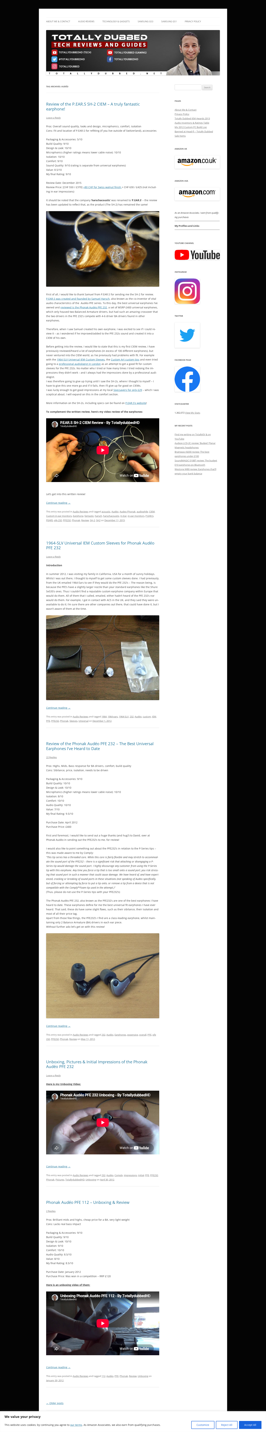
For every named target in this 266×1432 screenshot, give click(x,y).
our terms (76, 1425)
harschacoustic (111, 516)
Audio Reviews (86, 21)
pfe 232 (58, 520)
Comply (119, 1175)
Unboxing (91, 1179)
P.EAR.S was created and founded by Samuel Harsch (78, 298)
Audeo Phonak (128, 511)
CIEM (152, 511)
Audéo (115, 511)
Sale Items (180, 135)
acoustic (106, 511)
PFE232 (67, 520)
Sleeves (73, 721)
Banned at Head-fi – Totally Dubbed (194, 131)
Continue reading (58, 502)
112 (103, 1376)
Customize (203, 1425)
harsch (98, 516)
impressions (130, 1175)
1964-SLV (124, 716)
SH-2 (92, 520)
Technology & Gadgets (116, 21)
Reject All (226, 1425)
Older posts (55, 1403)
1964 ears (113, 716)
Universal (83, 721)
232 (132, 716)
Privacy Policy (193, 21)
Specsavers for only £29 (127, 390)
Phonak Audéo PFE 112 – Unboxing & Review (87, 1202)
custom (147, 716)
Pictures (60, 1179)
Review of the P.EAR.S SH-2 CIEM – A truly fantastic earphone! (93, 106)
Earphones (120, 1034)
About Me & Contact (58, 21)
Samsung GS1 (169, 21)
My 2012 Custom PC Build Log (191, 127)
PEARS (49, 520)
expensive (132, 1034)
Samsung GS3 (145, 21)
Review (85, 520)
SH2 (98, 520)
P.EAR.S (149, 516)
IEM (154, 716)
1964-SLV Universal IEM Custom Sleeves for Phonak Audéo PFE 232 (100, 545)
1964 (104, 716)
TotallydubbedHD (75, 1179)
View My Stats (192, 412)
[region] (133, 1421)
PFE (48, 721)
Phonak (76, 520)
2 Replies (51, 1211)
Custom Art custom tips (125, 359)
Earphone (78, 516)
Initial (141, 1175)
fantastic (89, 516)
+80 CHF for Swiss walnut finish (102, 187)
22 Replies (51, 757)
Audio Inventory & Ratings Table (192, 122)
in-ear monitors (136, 516)
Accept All (250, 1425)
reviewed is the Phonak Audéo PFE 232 (83, 307)
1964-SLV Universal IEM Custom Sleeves (81, 359)
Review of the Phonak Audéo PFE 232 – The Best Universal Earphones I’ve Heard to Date (100, 746)
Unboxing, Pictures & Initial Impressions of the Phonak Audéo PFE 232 (96, 1064)
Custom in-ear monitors (59, 516)
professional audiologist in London (80, 364)
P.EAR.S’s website (135, 403)
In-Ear (123, 516)
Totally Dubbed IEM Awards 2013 (192, 118)
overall (142, 1034)
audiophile (142, 511)
